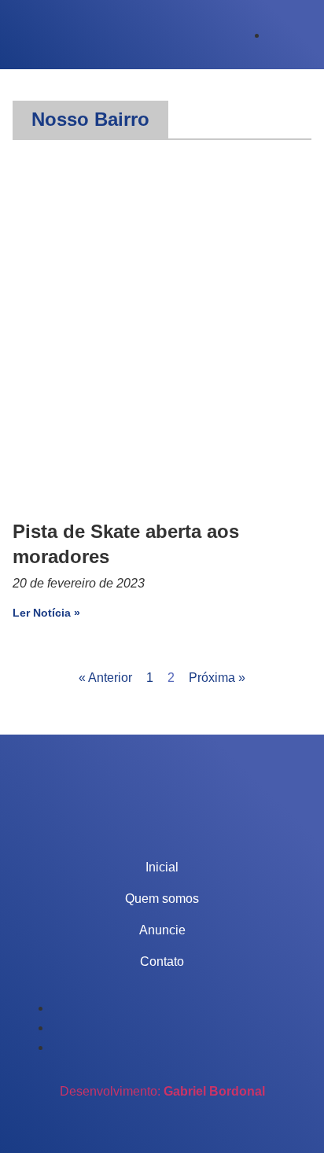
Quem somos (162, 898)
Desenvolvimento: (162, 1091)
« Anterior (105, 677)
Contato (162, 961)
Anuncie (162, 930)
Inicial (162, 867)
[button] (90, 119)
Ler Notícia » (46, 612)
